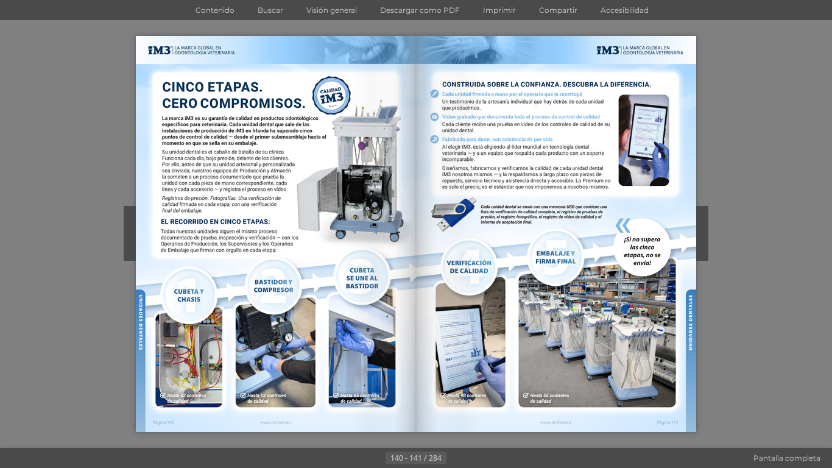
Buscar (270, 10)
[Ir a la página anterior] (376, 458)
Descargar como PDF (420, 10)
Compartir (558, 10)
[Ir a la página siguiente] (456, 458)
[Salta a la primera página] (356, 458)
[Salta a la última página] (475, 458)
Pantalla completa (786, 458)
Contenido (215, 10)
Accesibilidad (625, 10)
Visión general (331, 10)
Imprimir (499, 10)
